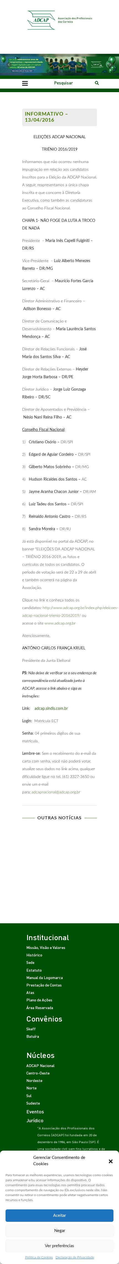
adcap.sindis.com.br (51, 709)
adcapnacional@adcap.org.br (56, 792)
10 (82, 862)
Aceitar (59, 1216)
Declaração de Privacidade (75, 1257)
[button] (110, 1161)
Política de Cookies (39, 1257)
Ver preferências (59, 1246)
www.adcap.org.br (60, 623)
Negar (59, 1231)
